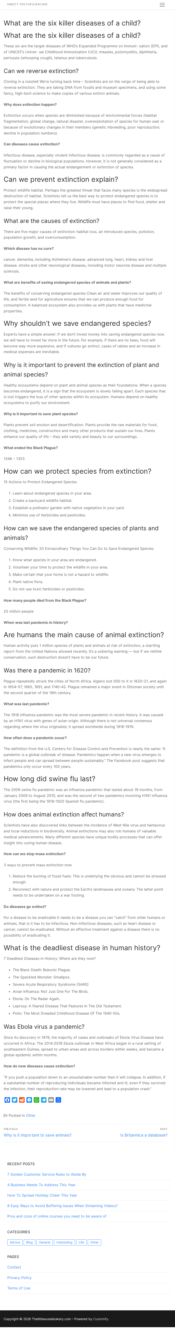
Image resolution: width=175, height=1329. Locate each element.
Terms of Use (18, 1288)
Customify (100, 1319)
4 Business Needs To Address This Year (41, 1184)
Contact (14, 1267)
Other (31, 1115)
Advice (15, 1242)
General (44, 1242)
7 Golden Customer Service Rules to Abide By (46, 1174)
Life (81, 1242)
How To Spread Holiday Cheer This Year (42, 1195)
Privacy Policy (19, 1277)
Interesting (64, 1242)
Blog (29, 1242)
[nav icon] (162, 5)
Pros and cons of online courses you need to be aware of (56, 1216)
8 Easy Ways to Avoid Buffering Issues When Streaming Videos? (62, 1205)
